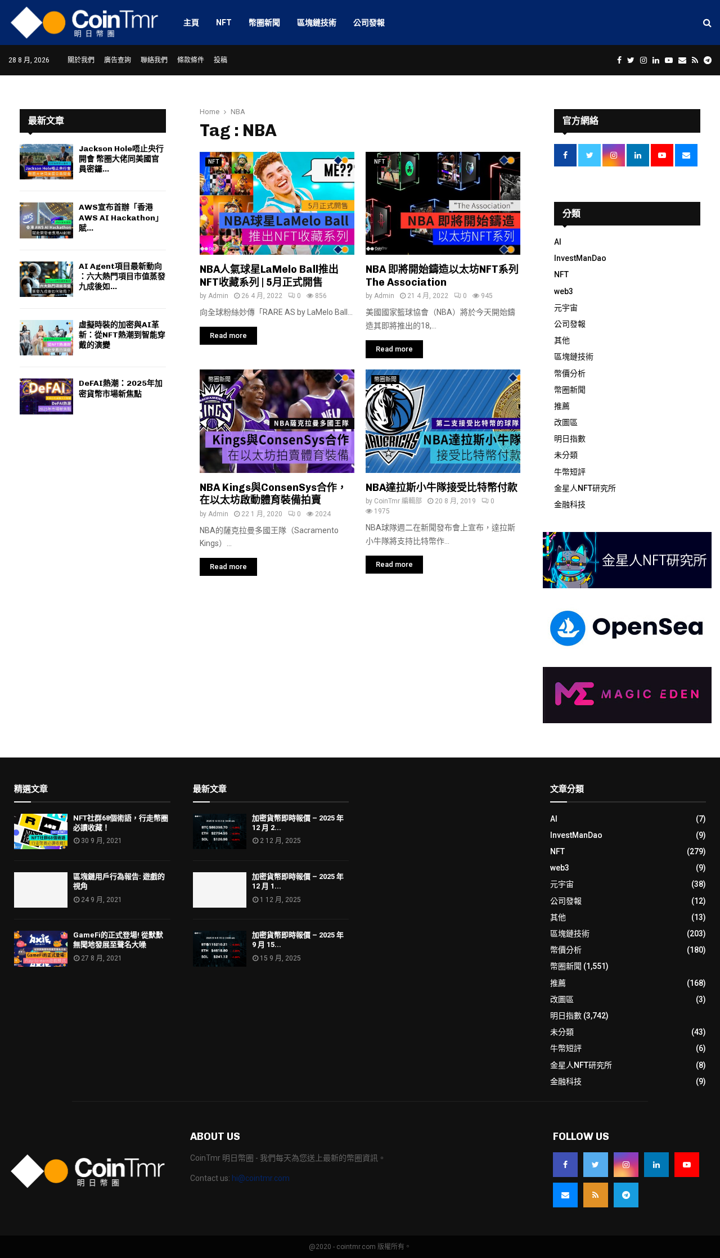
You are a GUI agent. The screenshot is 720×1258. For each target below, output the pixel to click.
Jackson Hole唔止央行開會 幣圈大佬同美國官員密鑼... (121, 159)
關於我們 (81, 60)
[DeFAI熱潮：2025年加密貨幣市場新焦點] (46, 396)
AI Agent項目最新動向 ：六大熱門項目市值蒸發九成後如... (122, 276)
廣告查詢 (117, 60)
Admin (218, 296)
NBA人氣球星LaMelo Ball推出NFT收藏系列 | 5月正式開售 (269, 275)
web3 (563, 291)
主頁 (191, 22)
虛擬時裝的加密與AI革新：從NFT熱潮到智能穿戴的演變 (122, 335)
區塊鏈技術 (316, 22)
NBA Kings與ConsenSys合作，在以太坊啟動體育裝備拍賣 (273, 494)
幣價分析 (570, 373)
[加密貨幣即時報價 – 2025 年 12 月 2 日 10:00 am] (219, 831)
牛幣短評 (570, 471)
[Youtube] (686, 1164)
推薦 (562, 406)
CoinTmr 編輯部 (398, 501)
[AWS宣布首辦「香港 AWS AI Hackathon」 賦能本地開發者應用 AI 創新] (46, 220)
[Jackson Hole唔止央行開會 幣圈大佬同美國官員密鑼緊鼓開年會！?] (46, 161)
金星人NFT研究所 (585, 488)
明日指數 (570, 438)
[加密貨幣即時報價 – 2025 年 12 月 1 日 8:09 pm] (219, 890)
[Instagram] (626, 1164)
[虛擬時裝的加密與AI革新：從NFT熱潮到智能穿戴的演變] (46, 337)
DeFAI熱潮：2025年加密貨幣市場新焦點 (121, 388)
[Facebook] (565, 1164)
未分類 (566, 454)
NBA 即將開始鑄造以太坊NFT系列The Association (442, 275)
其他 (562, 340)
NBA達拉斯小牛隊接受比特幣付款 (442, 487)
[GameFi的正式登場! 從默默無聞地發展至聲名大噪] (41, 948)
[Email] (565, 1195)
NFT (224, 22)
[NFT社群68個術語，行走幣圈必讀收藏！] (41, 831)
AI (557, 241)
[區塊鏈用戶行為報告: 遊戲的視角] (41, 890)
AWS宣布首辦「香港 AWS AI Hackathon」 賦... (123, 217)
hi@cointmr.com (261, 1178)
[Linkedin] (656, 1164)
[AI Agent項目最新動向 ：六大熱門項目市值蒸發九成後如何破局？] (46, 279)
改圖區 (566, 422)
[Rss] (595, 1195)
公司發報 (369, 22)
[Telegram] (626, 1195)
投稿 (220, 60)
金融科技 (570, 504)
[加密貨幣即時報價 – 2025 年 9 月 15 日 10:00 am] (219, 948)
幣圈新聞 (264, 22)
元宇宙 (566, 307)
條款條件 (190, 60)
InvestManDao (580, 258)
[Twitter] (595, 1164)
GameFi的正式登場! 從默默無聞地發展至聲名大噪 (118, 940)
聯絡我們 (154, 60)
